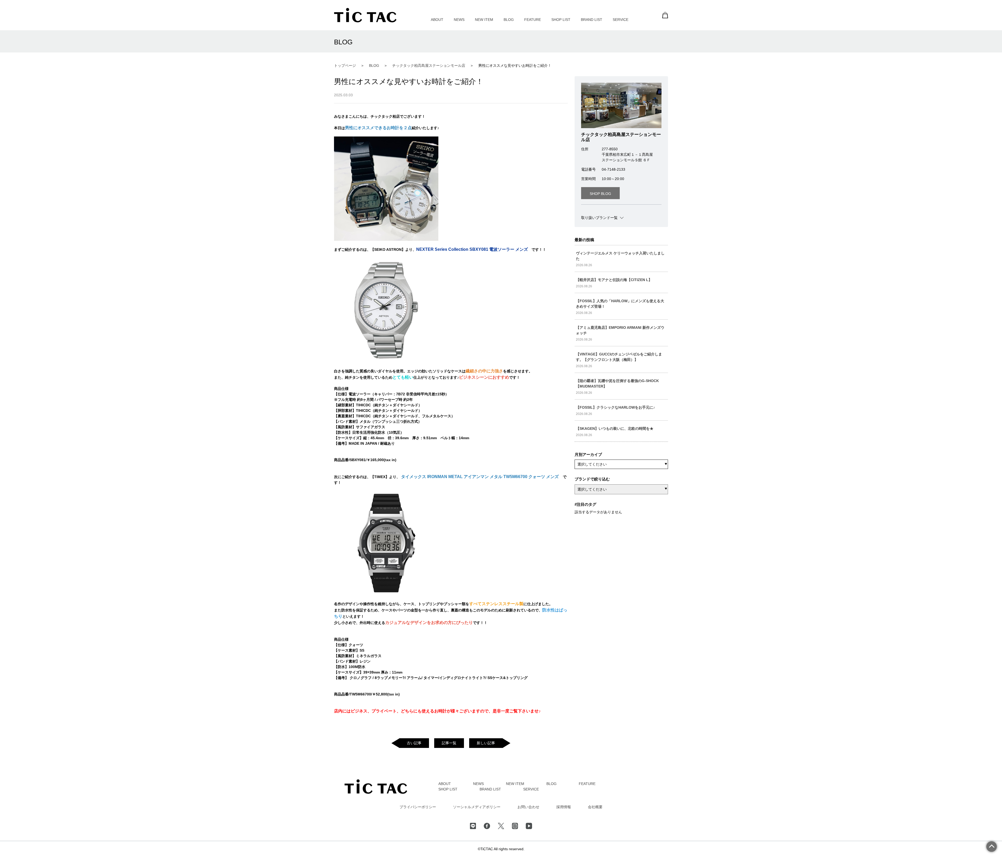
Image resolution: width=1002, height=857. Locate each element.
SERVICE (620, 19)
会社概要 (595, 807)
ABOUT (437, 19)
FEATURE (532, 19)
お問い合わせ (528, 807)
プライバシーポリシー (417, 807)
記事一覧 (449, 743)
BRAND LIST (591, 19)
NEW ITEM (484, 19)
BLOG (509, 19)
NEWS (459, 19)
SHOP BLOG (600, 194)
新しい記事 (486, 743)
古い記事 (414, 743)
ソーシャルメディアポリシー (476, 807)
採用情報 (563, 807)
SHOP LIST (560, 19)
